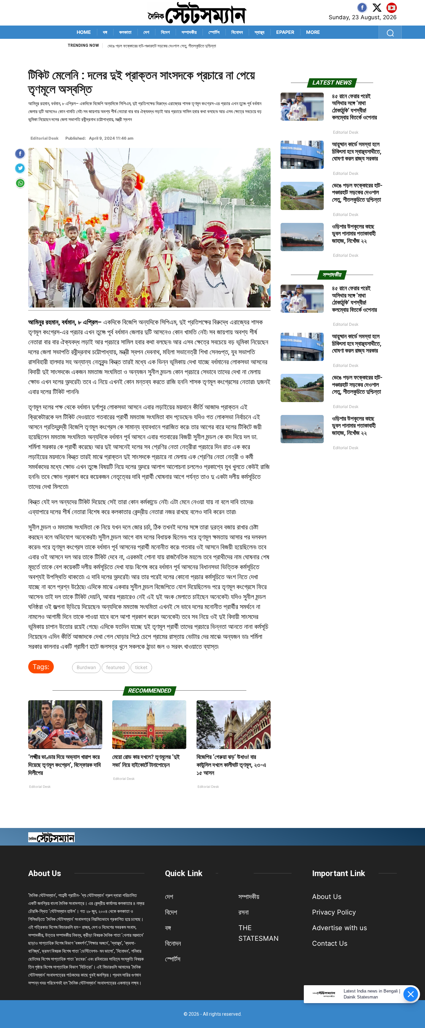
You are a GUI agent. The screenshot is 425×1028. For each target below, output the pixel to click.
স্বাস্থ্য (259, 32)
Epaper (285, 32)
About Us (44, 873)
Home (84, 32)
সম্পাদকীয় (189, 32)
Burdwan (86, 667)
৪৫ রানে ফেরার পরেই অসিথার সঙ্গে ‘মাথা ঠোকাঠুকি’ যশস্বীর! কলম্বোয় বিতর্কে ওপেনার (354, 107)
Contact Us (329, 943)
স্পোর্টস (214, 32)
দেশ (146, 32)
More (313, 32)
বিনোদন (237, 32)
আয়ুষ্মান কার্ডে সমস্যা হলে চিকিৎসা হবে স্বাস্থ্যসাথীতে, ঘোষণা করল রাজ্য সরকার (357, 151)
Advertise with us (339, 928)
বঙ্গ (105, 32)
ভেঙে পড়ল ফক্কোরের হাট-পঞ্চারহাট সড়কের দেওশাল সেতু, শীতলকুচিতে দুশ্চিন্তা (162, 45)
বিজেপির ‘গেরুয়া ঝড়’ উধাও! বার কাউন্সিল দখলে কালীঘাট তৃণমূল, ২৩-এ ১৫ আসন (231, 764)
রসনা (243, 912)
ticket (141, 667)
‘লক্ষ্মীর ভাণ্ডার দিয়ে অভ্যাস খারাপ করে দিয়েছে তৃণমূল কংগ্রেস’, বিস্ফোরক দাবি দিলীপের (64, 764)
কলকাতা (125, 32)
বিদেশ (165, 32)
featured (115, 667)
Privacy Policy (334, 912)
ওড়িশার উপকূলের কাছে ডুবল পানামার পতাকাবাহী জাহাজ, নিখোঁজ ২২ (354, 233)
